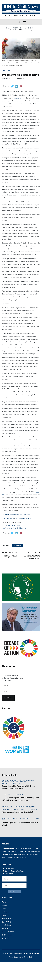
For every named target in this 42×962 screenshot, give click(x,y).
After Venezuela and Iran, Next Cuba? (17, 812)
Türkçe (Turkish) (7, 918)
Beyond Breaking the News (13, 678)
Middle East (6, 71)
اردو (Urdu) (5, 938)
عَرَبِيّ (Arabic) (6, 922)
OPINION (14, 818)
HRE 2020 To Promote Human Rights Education (10, 555)
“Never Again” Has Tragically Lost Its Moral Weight (20, 824)
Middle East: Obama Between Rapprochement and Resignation (31, 555)
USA (22, 809)
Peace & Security (24, 818)
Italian (4, 908)
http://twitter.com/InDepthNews (11, 525)
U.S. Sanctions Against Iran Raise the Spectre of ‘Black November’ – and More (20, 799)
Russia (20, 808)
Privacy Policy (28, 957)
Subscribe (8, 698)
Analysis (5, 780)
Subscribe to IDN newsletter (23, 518)
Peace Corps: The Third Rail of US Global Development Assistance (18, 787)
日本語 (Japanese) (8, 931)
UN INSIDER (15, 809)
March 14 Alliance (19, 98)
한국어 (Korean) (7, 935)
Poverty (14, 808)
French (4, 902)
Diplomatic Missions (11, 676)
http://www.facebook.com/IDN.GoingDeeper (15, 528)
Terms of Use (13, 957)
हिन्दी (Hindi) (5, 928)
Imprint (21, 957)
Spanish (4, 915)
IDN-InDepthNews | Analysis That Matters (17, 514)
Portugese (5, 912)
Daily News (8, 680)
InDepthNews (6, 78)
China (11, 806)
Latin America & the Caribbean (25, 806)
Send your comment (8, 518)
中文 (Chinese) (7, 925)
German (4, 905)
